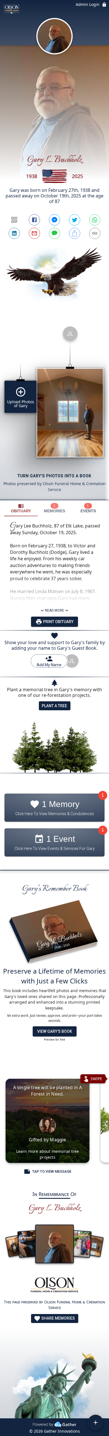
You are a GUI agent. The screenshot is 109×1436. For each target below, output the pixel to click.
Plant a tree (54, 706)
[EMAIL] (34, 233)
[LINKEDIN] (14, 233)
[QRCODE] (14, 219)
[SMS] (54, 233)
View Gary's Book (54, 1031)
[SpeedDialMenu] (95, 1422)
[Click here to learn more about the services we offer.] (54, 1285)
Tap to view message (51, 1171)
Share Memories (58, 1318)
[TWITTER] (74, 219)
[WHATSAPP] (94, 219)
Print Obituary (58, 621)
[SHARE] (74, 233)
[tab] (21, 508)
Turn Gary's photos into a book (54, 476)
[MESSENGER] (54, 219)
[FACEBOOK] (34, 219)
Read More (54, 610)
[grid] (54, 410)
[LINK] (94, 233)
